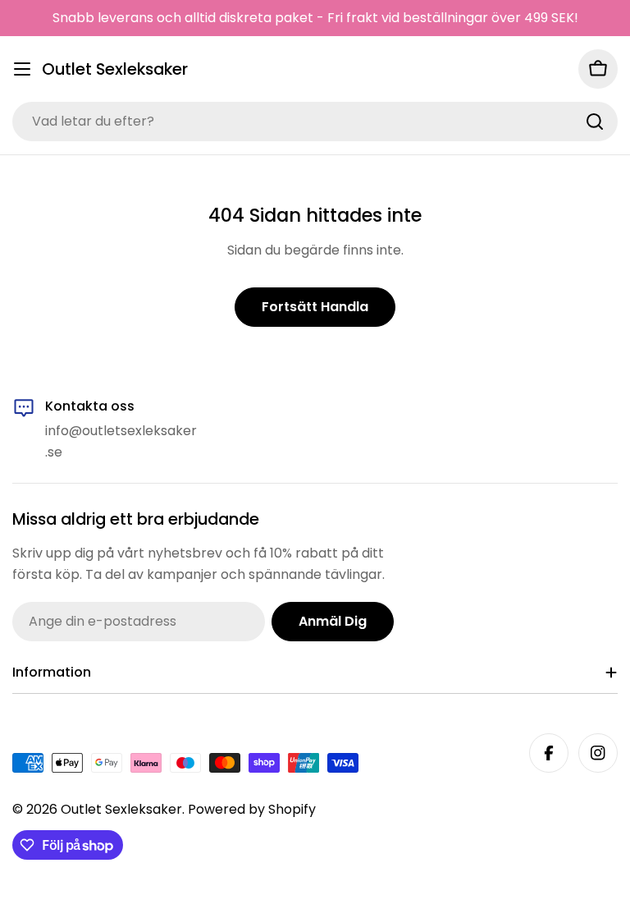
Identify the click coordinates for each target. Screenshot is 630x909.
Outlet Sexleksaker (115, 69)
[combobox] (315, 121)
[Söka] (595, 121)
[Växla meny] (22, 69)
